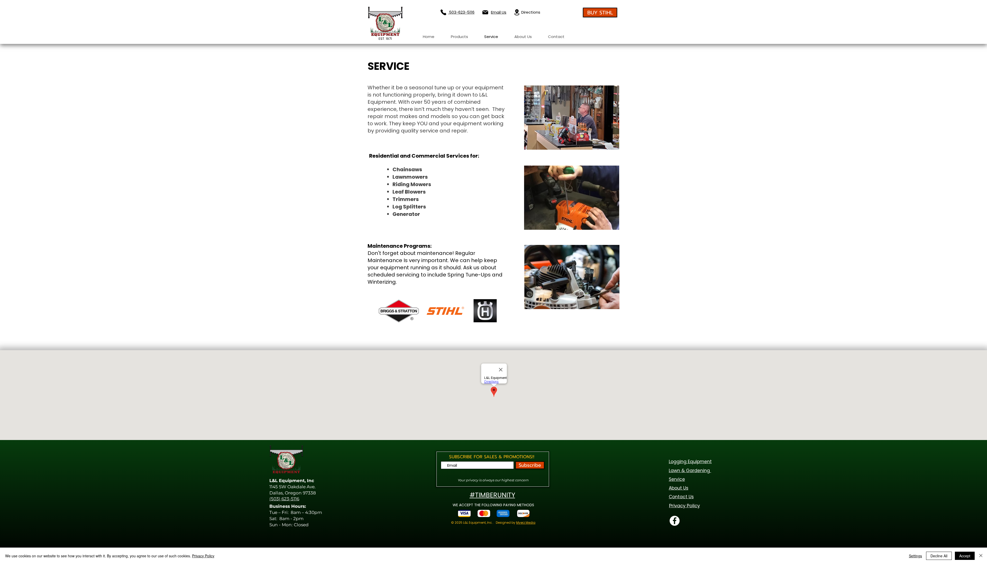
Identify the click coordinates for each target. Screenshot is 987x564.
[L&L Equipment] (675, 521)
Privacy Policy (203, 555)
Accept (964, 555)
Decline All (938, 555)
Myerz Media (525, 522)
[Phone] (443, 12)
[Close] (981, 556)
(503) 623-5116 (284, 498)
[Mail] (485, 12)
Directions (530, 12)
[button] (459, 37)
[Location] (516, 12)
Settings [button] (915, 555)
